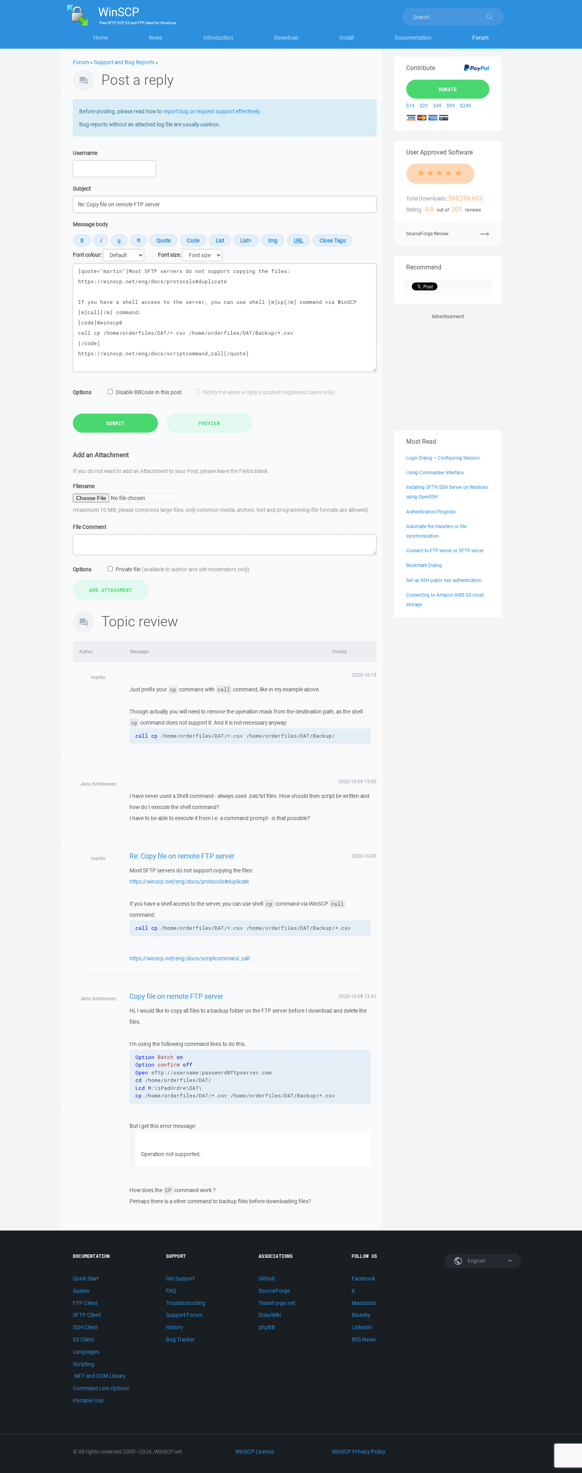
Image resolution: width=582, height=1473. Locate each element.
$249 (465, 106)
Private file (182, 569)
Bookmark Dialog (424, 565)
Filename (84, 486)
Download (286, 37)
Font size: (169, 254)
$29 (424, 106)
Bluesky (361, 1314)
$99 (451, 106)
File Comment (89, 526)
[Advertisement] (447, 370)
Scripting (83, 1364)
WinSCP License (254, 1451)
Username (85, 152)
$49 (437, 106)
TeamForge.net (277, 1303)
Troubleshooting (185, 1303)
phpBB (267, 1327)
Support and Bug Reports (124, 62)
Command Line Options (101, 1388)
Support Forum (184, 1314)
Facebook (363, 1278)
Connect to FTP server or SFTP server (445, 550)
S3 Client (83, 1339)
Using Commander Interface (435, 472)
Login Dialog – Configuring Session (442, 458)
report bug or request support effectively (211, 111)
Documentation (413, 37)
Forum (480, 37)
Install (346, 37)
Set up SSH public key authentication (443, 580)
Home (100, 37)
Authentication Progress (431, 512)
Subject (82, 188)
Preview (209, 423)
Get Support (180, 1278)
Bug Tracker (180, 1339)
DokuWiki (270, 1314)
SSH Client (85, 1327)
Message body (90, 224)
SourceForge (274, 1290)
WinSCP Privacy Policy (358, 1451)
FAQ (171, 1290)
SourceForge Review (427, 234)
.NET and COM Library (99, 1376)
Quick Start (86, 1278)
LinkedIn (362, 1327)
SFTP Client (87, 1314)
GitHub (267, 1278)
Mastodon (364, 1303)
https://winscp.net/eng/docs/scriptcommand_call (189, 958)
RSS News (364, 1339)
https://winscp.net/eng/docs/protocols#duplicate (189, 881)
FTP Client (85, 1303)
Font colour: (87, 254)
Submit (115, 423)
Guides (81, 1290)
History (174, 1327)
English (476, 1260)
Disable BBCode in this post (148, 392)
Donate (448, 89)
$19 (410, 106)
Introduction (218, 37)
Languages (86, 1351)
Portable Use (88, 1400)
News (155, 37)
